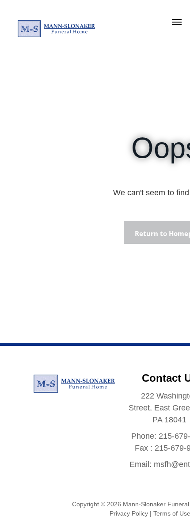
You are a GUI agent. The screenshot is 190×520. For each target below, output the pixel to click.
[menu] (177, 22)
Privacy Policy (129, 513)
